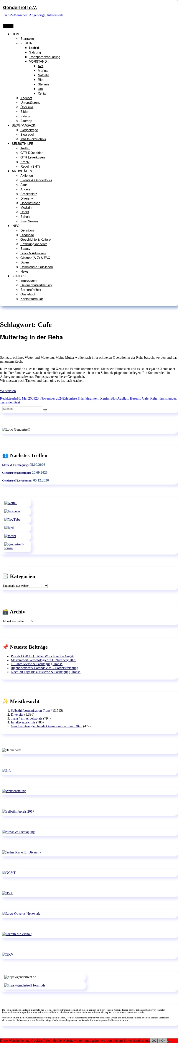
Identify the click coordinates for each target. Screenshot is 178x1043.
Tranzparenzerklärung (44, 56)
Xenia (42, 93)
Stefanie (43, 84)
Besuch (135, 398)
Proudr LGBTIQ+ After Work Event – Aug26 (42, 656)
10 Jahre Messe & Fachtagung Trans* (37, 664)
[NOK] (169, 1041)
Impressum (28, 280)
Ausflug (122, 398)
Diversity (26, 198)
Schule (25, 216)
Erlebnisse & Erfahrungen (80, 398)
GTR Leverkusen (32, 157)
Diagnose (27, 234)
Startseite (27, 38)
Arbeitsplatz (28, 193)
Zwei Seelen (29, 221)
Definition (27, 230)
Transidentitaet (10, 402)
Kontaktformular (31, 298)
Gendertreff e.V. (20, 7)
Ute (40, 88)
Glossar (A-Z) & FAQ (35, 257)
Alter (23, 184)
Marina (43, 70)
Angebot (26, 97)
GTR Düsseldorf (31, 152)
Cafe (145, 398)
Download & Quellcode (36, 266)
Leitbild (34, 47)
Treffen (25, 148)
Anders (25, 189)
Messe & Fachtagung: (15, 465)
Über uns (26, 107)
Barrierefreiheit (30, 289)
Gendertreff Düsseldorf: (16, 472)
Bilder (24, 111)
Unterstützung (30, 102)
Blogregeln (27, 134)
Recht (24, 212)
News (24, 271)
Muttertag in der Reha (31, 336)
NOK (162, 1040)
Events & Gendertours (36, 180)
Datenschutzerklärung (36, 285)
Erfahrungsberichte (33, 244)
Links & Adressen (33, 253)
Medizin (25, 207)
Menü (8, 26)
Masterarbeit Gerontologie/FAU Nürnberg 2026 (43, 660)
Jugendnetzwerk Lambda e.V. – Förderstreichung (44, 668)
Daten (24, 262)
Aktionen (26, 175)
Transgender (167, 398)
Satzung (35, 52)
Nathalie (43, 75)
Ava (40, 65)
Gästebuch (28, 294)
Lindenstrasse (30, 202)
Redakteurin (8, 398)
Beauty (25, 248)
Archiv (25, 161)
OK (154, 1040)
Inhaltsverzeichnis (33, 139)
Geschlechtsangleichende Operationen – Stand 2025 (46, 726)
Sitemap (26, 120)
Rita (40, 79)
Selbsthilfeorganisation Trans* (31, 710)
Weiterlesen (8, 391)
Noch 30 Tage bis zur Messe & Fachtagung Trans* (46, 672)
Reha (153, 398)
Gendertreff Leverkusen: (17, 480)
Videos (25, 116)
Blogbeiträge (29, 129)
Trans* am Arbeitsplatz (26, 718)
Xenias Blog (108, 398)
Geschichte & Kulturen (36, 239)
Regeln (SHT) (30, 166)
